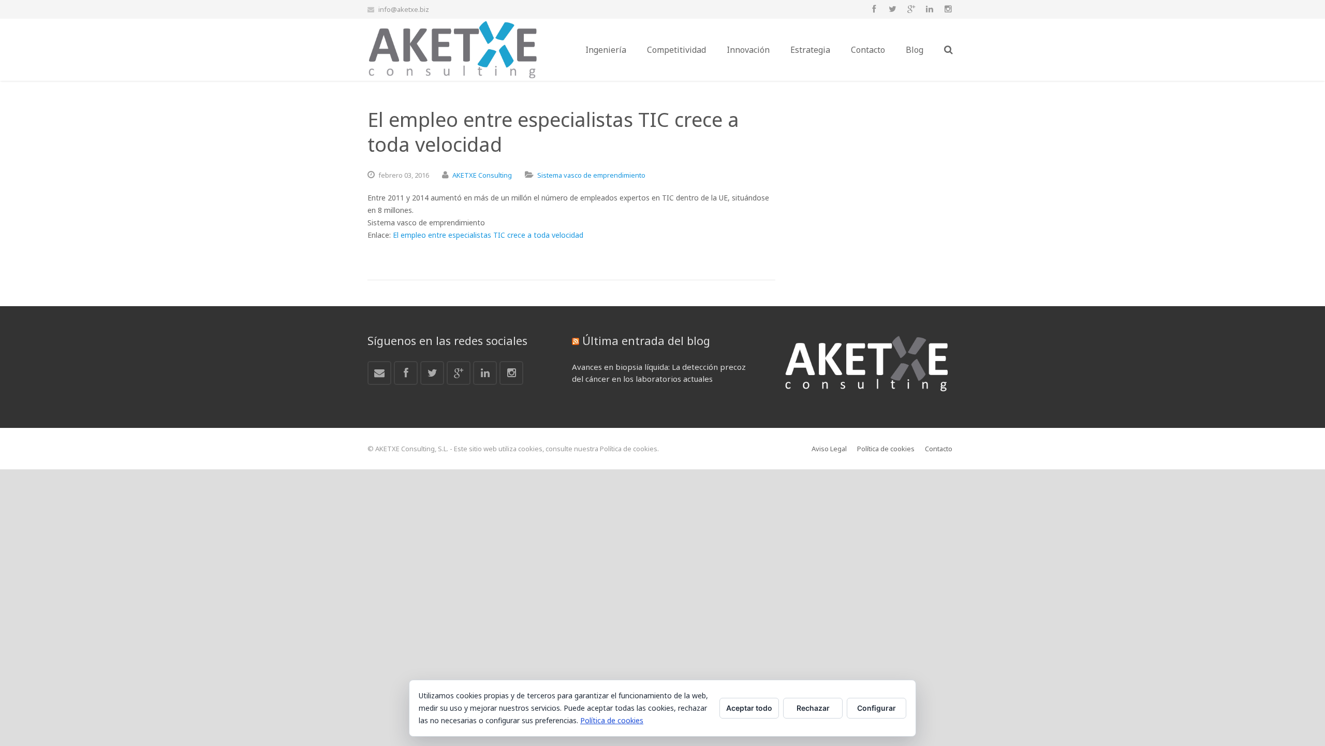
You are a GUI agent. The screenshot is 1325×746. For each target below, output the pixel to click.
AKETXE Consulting (482, 175)
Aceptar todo (749, 708)
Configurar (876, 708)
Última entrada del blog (646, 340)
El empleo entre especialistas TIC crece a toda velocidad (488, 235)
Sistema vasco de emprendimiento (591, 175)
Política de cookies (611, 720)
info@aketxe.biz (403, 9)
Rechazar (813, 708)
